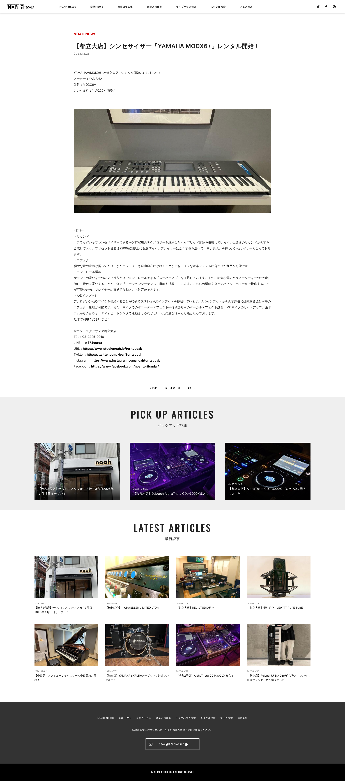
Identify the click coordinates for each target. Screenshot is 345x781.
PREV (155, 388)
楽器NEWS (97, 6)
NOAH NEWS (67, 6)
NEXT (190, 388)
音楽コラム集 (125, 6)
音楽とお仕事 (163, 717)
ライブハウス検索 (186, 717)
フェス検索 (226, 717)
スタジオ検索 (208, 717)
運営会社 (243, 717)
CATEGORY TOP (173, 388)
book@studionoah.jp (173, 743)
